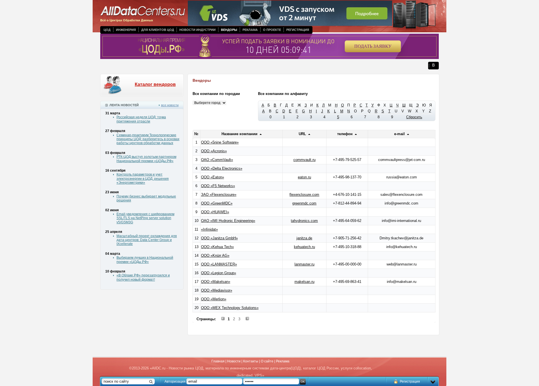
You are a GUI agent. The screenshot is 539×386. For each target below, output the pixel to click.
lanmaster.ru (304, 264)
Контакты (250, 361)
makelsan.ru (304, 282)
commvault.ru (304, 160)
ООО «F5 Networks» (218, 186)
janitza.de (304, 238)
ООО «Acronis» (214, 151)
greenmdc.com (304, 203)
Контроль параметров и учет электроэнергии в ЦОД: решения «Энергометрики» (143, 178)
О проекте (272, 30)
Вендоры (229, 30)
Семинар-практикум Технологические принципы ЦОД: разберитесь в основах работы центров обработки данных (148, 139)
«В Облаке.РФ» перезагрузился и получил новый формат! (143, 277)
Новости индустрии (197, 30)
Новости (234, 361)
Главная (218, 361)
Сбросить (414, 117)
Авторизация (175, 381)
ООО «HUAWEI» (215, 212)
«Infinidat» (209, 229)
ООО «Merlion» (213, 299)
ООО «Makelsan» (215, 282)
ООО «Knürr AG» (215, 255)
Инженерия (126, 30)
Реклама (250, 30)
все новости (170, 105)
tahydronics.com (304, 221)
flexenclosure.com (304, 194)
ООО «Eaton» (212, 177)
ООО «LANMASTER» (219, 264)
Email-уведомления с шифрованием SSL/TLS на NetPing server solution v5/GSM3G (145, 218)
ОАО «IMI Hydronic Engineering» (228, 221)
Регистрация (297, 30)
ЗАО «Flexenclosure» (218, 194)
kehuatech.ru (304, 247)
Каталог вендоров (155, 84)
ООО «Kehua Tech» (217, 247)
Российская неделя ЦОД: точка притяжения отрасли (141, 119)
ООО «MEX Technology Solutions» (230, 308)
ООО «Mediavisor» (216, 290)
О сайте (267, 361)
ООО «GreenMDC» (216, 203)
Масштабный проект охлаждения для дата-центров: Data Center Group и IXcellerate (147, 240)
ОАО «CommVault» (217, 160)
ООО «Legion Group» (218, 273)
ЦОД (107, 30)
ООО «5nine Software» (220, 142)
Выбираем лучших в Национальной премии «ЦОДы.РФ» (145, 260)
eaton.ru (304, 177)
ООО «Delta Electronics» (221, 168)
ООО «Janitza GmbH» (219, 238)
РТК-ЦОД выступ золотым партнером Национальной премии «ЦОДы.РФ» (146, 159)
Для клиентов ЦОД (157, 30)
